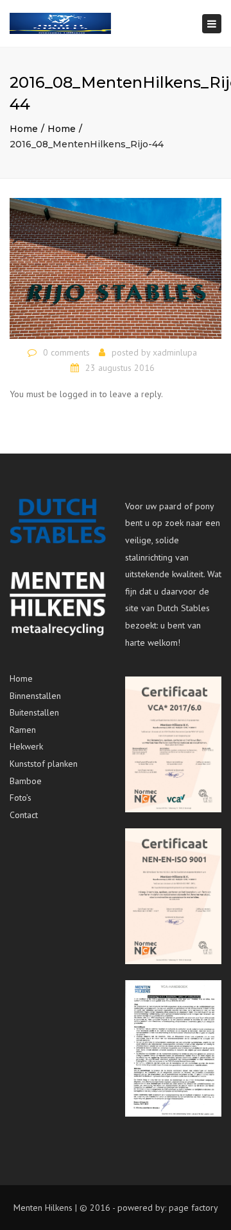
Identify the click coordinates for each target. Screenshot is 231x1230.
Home (24, 129)
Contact (24, 815)
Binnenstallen (35, 695)
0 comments (66, 352)
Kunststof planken (44, 763)
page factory (193, 1207)
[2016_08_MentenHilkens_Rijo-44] (115, 268)
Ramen (23, 729)
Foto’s (20, 797)
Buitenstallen (34, 712)
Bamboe (26, 781)
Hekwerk (26, 746)
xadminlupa (175, 352)
